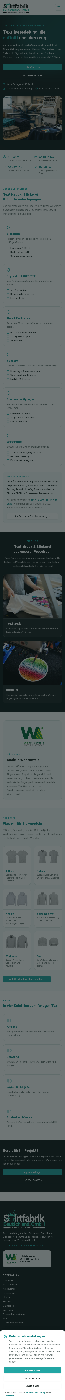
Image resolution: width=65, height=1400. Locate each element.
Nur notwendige (32, 1378)
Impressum (9, 1395)
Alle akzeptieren (32, 1370)
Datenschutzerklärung (35, 1393)
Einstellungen (32, 1386)
